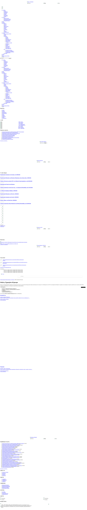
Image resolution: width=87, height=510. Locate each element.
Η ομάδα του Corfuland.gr (9, 100)
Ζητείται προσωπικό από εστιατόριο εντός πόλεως (9, 134)
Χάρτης (5, 85)
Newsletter (5, 103)
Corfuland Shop (8, 102)
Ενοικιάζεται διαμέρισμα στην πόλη (7, 460)
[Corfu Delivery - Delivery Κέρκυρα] (0, 503)
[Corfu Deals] (48, 504)
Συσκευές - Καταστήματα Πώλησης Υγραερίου (9, 288)
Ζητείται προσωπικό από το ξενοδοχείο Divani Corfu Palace (11, 454)
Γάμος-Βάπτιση (4, 113)
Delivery (7, 93)
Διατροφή (5, 73)
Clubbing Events (2, 225)
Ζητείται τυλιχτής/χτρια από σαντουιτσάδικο (8, 135)
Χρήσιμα (3, 82)
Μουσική (5, 75)
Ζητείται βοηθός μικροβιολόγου (6, 138)
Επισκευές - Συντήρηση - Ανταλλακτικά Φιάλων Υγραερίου (10, 289)
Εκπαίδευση (6, 62)
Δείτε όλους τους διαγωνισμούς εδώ (5, 267)
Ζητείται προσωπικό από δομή (6, 467)
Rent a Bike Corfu (8, 98)
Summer (7, 91)
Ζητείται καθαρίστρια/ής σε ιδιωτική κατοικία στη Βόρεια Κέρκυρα (12, 463)
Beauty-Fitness (8, 90)
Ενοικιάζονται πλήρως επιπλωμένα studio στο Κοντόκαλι (10, 462)
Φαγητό (7, 87)
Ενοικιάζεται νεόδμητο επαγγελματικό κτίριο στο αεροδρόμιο (11, 459)
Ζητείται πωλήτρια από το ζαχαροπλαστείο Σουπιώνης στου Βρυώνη (12, 465)
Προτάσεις (5, 86)
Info (4, 99)
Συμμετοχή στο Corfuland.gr (10, 101)
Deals (3, 71)
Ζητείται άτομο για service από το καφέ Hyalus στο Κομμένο (11, 133)
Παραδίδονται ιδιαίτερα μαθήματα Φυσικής (8, 451)
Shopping (7, 88)
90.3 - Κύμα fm (21, 122)
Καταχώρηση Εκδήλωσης (6, 485)
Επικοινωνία (4, 475)
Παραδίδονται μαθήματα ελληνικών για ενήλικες (9, 464)
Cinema (5, 66)
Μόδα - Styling (6, 76)
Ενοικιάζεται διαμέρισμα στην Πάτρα (7, 139)
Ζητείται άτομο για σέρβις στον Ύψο (7, 136)
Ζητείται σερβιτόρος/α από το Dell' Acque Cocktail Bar (10, 450)
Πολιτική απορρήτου (5, 493)
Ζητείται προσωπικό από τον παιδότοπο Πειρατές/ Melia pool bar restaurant (13, 131)
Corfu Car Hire (10, 92)
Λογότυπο (3, 474)
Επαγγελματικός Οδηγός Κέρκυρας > (5, 279)
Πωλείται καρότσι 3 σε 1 (5, 458)
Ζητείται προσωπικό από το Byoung (7, 453)
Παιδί (3, 114)
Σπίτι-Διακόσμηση (8, 89)
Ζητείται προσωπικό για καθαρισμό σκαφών (8, 461)
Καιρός (5, 84)
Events (5, 60)
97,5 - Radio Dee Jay (22, 124)
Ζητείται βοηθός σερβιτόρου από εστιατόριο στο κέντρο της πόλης (11, 452)
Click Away (7, 96)
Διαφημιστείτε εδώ (5, 494)
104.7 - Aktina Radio (21, 128)
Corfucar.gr (3, 481)
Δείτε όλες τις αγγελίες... (3, 140)
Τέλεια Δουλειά (8, 97)
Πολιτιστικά (5, 61)
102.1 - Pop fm (20, 126)
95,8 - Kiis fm (21, 123)
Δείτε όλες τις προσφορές (4, 244)
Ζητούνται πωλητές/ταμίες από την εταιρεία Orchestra (10, 132)
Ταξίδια (7, 95)
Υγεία (5, 74)
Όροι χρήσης (4, 492)
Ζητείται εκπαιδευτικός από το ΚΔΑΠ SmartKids (9, 466)
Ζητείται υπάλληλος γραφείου (6, 455)
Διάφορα (5, 81)
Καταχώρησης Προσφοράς (6, 486)
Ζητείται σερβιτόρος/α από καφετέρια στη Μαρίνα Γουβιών (10, 456)
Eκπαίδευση (7, 94)
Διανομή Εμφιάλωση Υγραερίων (7, 291)
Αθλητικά (5, 63)
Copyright (3, 491)
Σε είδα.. (3, 72)
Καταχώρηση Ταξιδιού (5, 487)
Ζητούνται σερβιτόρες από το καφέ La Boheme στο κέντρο (10, 457)
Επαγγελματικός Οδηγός (7, 83)
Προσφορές (5, 64)
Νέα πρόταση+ (4, 118)
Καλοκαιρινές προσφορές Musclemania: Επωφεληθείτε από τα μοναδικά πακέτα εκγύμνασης (13, 242)
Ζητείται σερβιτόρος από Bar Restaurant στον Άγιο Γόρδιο (10, 137)
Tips (4, 80)
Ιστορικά (5, 78)
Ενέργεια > (13, 279)
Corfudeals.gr (4, 480)
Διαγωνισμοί (6, 65)
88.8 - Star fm (21, 121)
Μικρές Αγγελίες (6, 68)
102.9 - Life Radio (21, 127)
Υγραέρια (3, 290)
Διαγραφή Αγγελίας (7, 70)
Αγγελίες (3, 67)
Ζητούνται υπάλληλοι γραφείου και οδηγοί (8, 447)
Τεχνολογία (5, 79)
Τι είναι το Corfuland (5, 472)
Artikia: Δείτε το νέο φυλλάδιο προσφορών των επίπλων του (9, 243)
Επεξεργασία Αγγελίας (7, 69)
